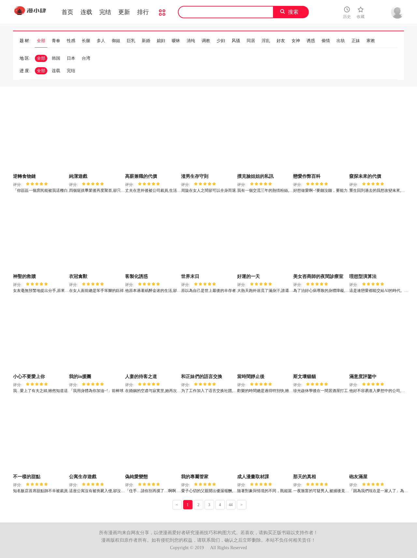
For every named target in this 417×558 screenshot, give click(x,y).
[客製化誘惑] (152, 235)
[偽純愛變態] (152, 436)
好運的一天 (248, 276)
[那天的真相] (320, 436)
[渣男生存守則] (208, 135)
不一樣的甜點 (26, 476)
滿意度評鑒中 (363, 376)
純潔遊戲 (78, 176)
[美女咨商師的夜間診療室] (320, 235)
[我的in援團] (96, 335)
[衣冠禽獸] (96, 235)
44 (231, 505)
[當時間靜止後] (264, 335)
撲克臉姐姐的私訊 (255, 176)
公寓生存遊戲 (82, 476)
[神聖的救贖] (40, 235)
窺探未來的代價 (365, 176)
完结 (105, 12)
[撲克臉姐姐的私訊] (264, 135)
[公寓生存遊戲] (96, 436)
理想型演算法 (363, 276)
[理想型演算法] (376, 235)
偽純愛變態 (136, 476)
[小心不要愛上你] (40, 335)
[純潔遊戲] (96, 135)
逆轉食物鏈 (24, 176)
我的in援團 (80, 376)
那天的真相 (304, 476)
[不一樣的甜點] (40, 436)
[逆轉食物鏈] (40, 135)
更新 (124, 12)
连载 (86, 12)
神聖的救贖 (24, 276)
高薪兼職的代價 (141, 176)
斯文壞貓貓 (304, 376)
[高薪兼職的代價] (152, 135)
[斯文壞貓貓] (320, 335)
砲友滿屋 (358, 476)
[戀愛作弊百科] (320, 135)
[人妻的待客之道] (152, 335)
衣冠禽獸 (78, 276)
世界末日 (190, 276)
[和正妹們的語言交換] (208, 335)
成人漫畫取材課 (253, 476)
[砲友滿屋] (376, 436)
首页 (67, 12)
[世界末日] (208, 235)
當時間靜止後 (251, 376)
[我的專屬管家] (208, 436)
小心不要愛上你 (29, 376)
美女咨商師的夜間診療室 (318, 276)
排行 (143, 12)
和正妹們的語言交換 (201, 376)
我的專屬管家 (194, 476)
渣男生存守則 (194, 176)
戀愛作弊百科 (307, 176)
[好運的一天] (264, 235)
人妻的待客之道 (141, 376)
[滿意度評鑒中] (376, 335)
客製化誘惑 (136, 276)
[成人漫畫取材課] (264, 436)
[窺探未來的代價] (376, 135)
